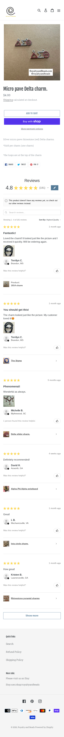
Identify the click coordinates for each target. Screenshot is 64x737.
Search (10, 643)
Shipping (8, 99)
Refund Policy (13, 651)
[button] (48, 188)
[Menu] (59, 10)
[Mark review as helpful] (57, 270)
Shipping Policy (14, 659)
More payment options (32, 128)
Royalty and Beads (26, 727)
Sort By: (42, 220)
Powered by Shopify (44, 727)
